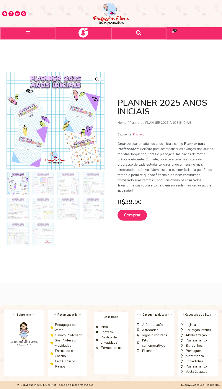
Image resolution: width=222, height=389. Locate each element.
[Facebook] (4, 13)
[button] (27, 31)
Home (122, 123)
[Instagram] (11, 13)
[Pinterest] (23, 13)
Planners (135, 123)
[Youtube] (17, 13)
